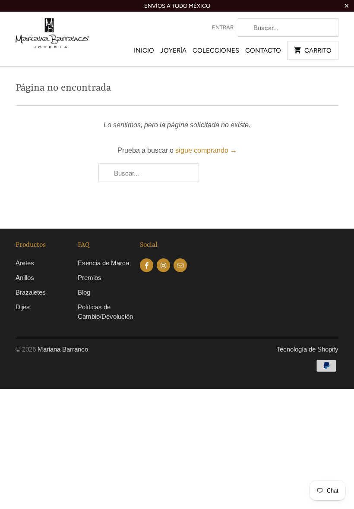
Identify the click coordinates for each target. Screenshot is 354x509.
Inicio (144, 50)
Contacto (263, 50)
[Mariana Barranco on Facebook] (146, 265)
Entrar (223, 27)
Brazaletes (31, 292)
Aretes (25, 263)
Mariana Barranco (63, 349)
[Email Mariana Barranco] (180, 265)
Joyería (173, 50)
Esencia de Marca (103, 263)
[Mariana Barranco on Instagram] (163, 265)
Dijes (23, 307)
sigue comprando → (206, 150)
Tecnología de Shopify (307, 349)
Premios (89, 277)
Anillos (25, 277)
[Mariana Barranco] (53, 37)
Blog (84, 292)
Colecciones (216, 50)
